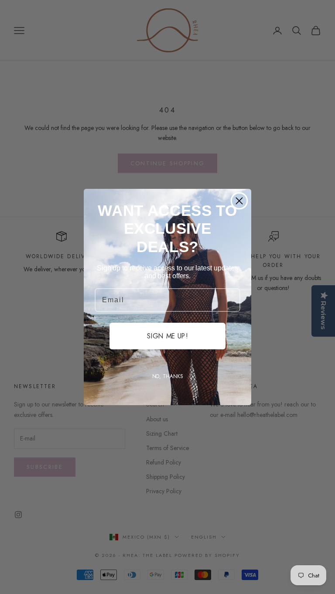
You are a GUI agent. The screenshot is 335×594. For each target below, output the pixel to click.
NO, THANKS (167, 376)
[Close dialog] (239, 200)
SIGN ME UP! (167, 336)
